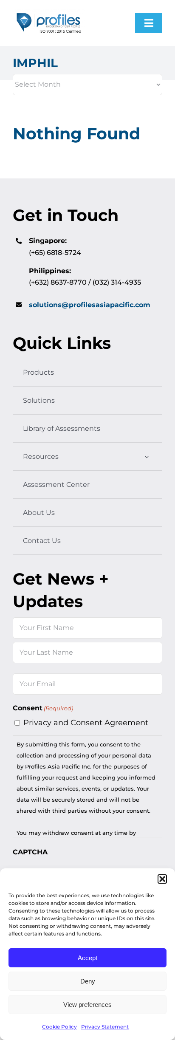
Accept (87, 957)
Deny (87, 981)
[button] (162, 879)
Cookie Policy (59, 1026)
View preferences (87, 1004)
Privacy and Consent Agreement (85, 722)
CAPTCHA (30, 852)
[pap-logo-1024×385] (49, 13)
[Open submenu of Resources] (146, 456)
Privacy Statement (105, 1026)
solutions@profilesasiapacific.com (89, 305)
